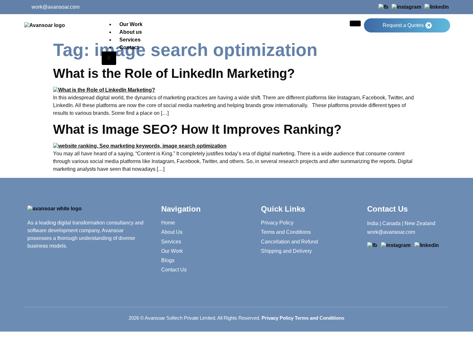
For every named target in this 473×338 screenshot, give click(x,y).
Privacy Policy (277, 318)
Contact (129, 47)
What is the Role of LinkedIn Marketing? (174, 73)
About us (130, 32)
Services (130, 39)
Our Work (131, 24)
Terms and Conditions (319, 318)
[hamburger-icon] (355, 23)
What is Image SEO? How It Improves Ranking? (197, 129)
